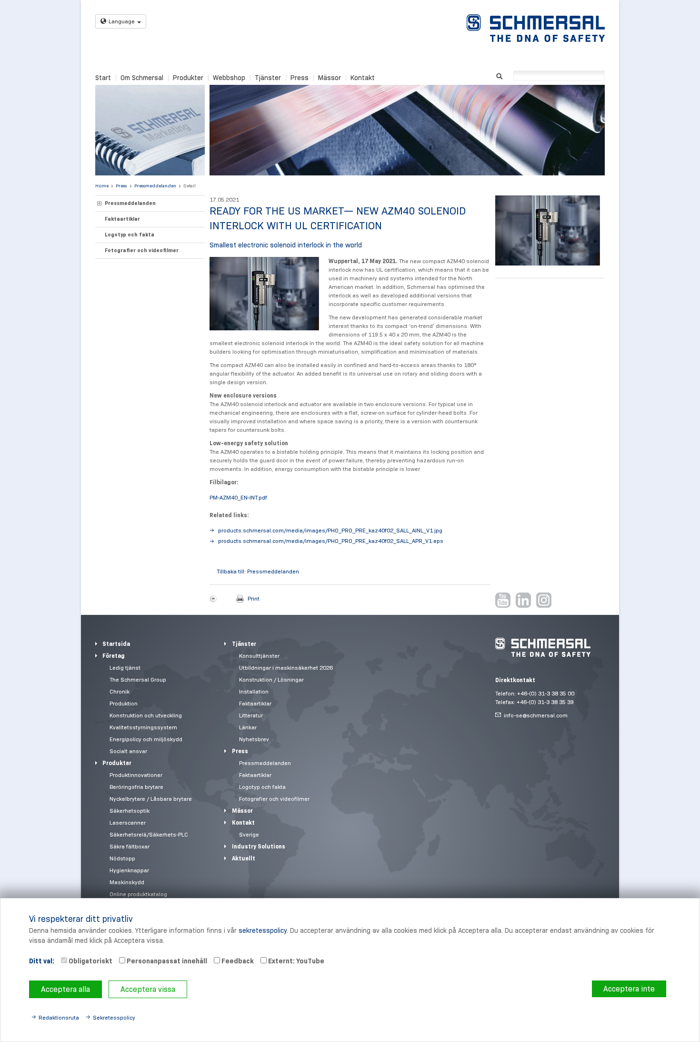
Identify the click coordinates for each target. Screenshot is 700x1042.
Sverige (249, 834)
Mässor (329, 77)
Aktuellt (243, 858)
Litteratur (251, 715)
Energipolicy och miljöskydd (146, 739)
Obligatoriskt (89, 961)
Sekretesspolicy (114, 1017)
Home (102, 186)
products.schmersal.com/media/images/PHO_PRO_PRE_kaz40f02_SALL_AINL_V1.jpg (330, 530)
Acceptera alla (65, 989)
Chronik (120, 691)
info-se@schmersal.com (536, 715)
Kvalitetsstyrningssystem (143, 727)
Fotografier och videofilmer (142, 250)
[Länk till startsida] (536, 28)
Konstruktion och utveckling (146, 715)
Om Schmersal (141, 77)
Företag (113, 655)
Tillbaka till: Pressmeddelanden (258, 571)
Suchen (499, 75)
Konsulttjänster (259, 655)
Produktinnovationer (136, 774)
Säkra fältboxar (130, 846)
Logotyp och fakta (129, 234)
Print (254, 598)
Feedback (237, 961)
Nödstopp (122, 858)
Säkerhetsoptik (130, 810)
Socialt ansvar (128, 751)
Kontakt (362, 77)
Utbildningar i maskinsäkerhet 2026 (286, 667)
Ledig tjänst (125, 667)
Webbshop (229, 77)
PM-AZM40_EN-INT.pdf (238, 497)
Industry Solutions (258, 846)
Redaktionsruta (59, 1017)
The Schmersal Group (138, 679)
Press (299, 77)
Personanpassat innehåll (166, 961)
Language (122, 21)
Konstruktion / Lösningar (271, 679)
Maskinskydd (127, 882)
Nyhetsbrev (254, 739)
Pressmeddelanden (155, 186)
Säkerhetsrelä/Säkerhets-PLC (149, 834)
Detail (189, 186)
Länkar (248, 727)
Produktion (124, 703)
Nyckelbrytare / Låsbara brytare (151, 798)
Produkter (188, 77)
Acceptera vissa (147, 989)
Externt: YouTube (295, 961)
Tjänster (268, 77)
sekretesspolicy (263, 930)
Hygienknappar (129, 870)
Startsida (116, 643)
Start (103, 77)
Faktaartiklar (122, 218)
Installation (254, 691)
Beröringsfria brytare (136, 786)
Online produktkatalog (138, 894)
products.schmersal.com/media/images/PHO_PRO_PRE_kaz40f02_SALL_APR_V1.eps (330, 540)
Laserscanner (128, 822)
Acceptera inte (629, 988)
